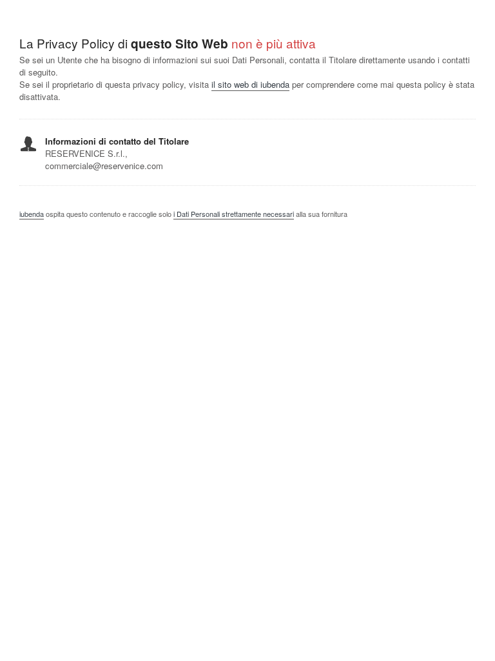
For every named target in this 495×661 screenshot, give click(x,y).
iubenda (31, 213)
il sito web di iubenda (250, 84)
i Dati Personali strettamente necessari (233, 213)
